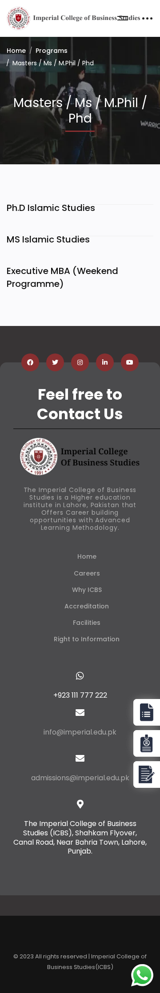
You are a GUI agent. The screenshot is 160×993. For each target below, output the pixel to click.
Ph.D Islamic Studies (51, 208)
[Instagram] (80, 362)
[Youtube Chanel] (130, 362)
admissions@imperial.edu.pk (80, 778)
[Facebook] (30, 362)
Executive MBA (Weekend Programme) (62, 277)
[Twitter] (55, 362)
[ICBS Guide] (147, 774)
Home (16, 50)
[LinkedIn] (105, 362)
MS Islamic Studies (48, 239)
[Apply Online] (146, 712)
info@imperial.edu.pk (80, 732)
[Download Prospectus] (146, 743)
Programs (52, 50)
